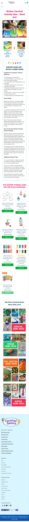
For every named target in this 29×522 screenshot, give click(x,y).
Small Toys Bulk (4, 448)
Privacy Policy (4, 488)
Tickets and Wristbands (6, 453)
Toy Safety (3, 492)
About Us (3, 462)
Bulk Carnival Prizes (5, 432)
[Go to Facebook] (2, 505)
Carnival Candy (4, 437)
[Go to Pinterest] (10, 505)
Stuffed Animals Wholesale (7, 451)
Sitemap (3, 496)
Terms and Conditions (6, 490)
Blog (2, 460)
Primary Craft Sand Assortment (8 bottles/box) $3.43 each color (21, 261)
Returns (3, 484)
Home (2, 6)
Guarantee (3, 471)
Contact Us (3, 469)
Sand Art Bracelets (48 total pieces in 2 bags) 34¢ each (7, 205)
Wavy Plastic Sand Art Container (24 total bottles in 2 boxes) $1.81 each (21, 232)
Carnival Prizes (4, 439)
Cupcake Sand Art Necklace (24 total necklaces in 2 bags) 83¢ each (21, 206)
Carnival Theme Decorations (7, 444)
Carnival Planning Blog (6, 467)
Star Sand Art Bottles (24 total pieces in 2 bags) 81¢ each (7, 231)
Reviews (3, 499)
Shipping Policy (4, 482)
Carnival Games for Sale (6, 441)
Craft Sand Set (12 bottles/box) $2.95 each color (7, 286)
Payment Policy (4, 486)
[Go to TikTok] (8, 505)
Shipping (3, 479)
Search (2, 494)
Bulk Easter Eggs (4, 434)
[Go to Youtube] (7, 505)
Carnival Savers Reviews (6, 473)
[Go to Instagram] (4, 505)
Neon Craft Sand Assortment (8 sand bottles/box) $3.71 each (8, 258)
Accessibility (3, 465)
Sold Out (8, 292)
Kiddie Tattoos (4, 446)
